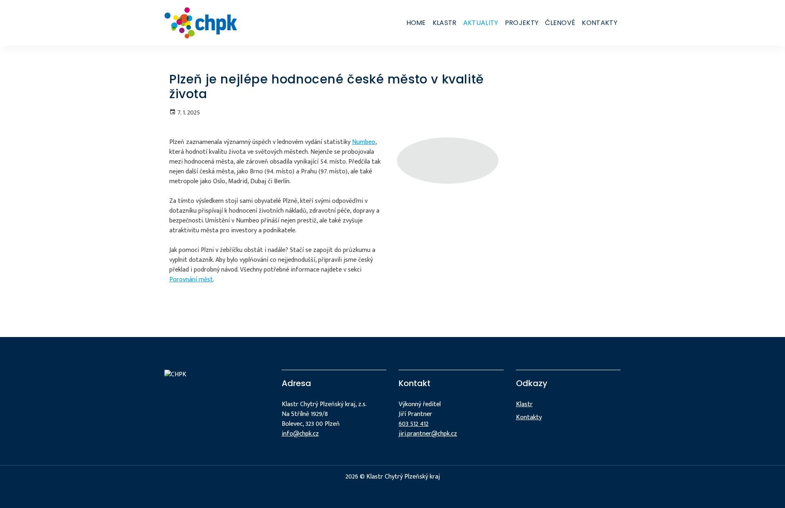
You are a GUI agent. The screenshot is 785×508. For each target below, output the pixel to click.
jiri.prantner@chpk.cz (428, 433)
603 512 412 (413, 423)
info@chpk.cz (300, 433)
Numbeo (363, 142)
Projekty (522, 22)
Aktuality (480, 22)
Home (416, 22)
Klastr (445, 22)
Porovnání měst (191, 279)
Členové (560, 22)
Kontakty (599, 22)
